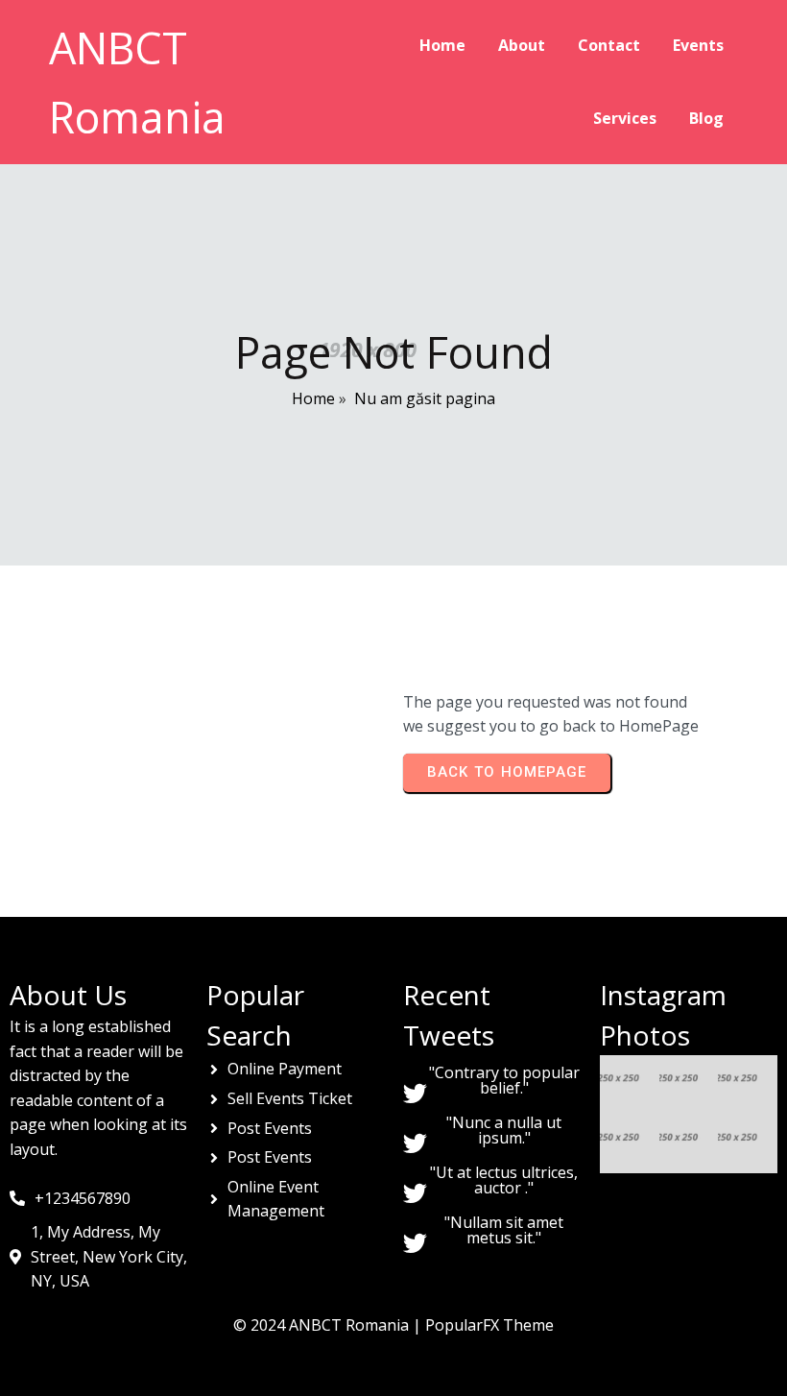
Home (313, 398)
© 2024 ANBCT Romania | (329, 1325)
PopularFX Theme (489, 1325)
